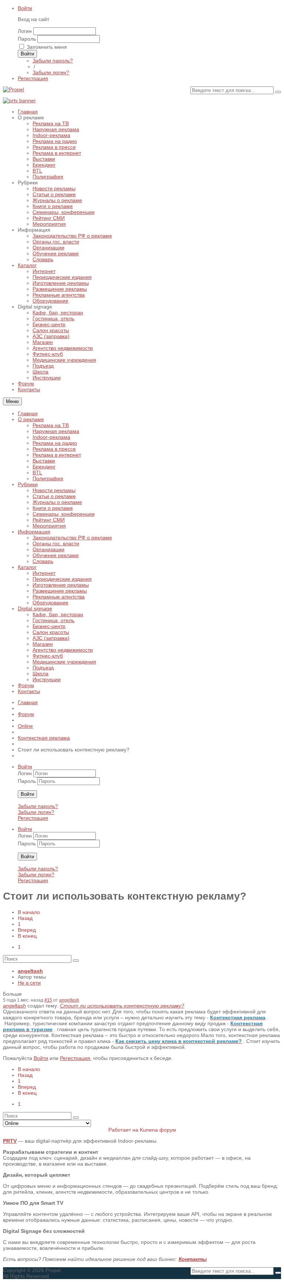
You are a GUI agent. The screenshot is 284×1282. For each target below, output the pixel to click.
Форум (26, 685)
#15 (48, 1000)
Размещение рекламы (60, 591)
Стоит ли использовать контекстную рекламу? (122, 1006)
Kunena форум (158, 1130)
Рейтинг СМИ (49, 520)
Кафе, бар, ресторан (58, 614)
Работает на (123, 1130)
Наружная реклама (56, 431)
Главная (28, 413)
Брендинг (44, 467)
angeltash (30, 971)
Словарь (43, 561)
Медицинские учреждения (64, 662)
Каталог (27, 567)
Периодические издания (62, 579)
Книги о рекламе (53, 508)
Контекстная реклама (44, 738)
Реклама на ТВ (51, 425)
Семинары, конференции (64, 514)
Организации (48, 549)
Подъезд (43, 668)
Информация (34, 532)
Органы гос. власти (56, 543)
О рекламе (31, 419)
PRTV (10, 1141)
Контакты (29, 691)
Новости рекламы (54, 490)
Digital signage (35, 608)
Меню (12, 401)
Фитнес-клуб (48, 656)
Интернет (44, 573)
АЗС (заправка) (51, 638)
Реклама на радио (55, 443)
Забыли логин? (51, 72)
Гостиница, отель (53, 620)
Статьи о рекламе (54, 496)
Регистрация (33, 818)
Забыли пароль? (53, 61)
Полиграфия (48, 478)
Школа (40, 673)
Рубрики (28, 484)
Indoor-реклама (51, 437)
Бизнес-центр (49, 626)
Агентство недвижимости (63, 650)
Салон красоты (51, 632)
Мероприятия (49, 526)
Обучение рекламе (56, 555)
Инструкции (47, 679)
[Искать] (278, 92)
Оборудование (50, 603)
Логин (25, 31)
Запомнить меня (47, 47)
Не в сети (29, 983)
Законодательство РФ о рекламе (72, 538)
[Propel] (13, 89)
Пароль (27, 39)
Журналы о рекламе (57, 502)
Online (25, 726)
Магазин (43, 644)
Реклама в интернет (57, 455)
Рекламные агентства (59, 597)
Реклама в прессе (54, 449)
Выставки (44, 461)
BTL (37, 472)
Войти (25, 8)
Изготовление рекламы (61, 585)
